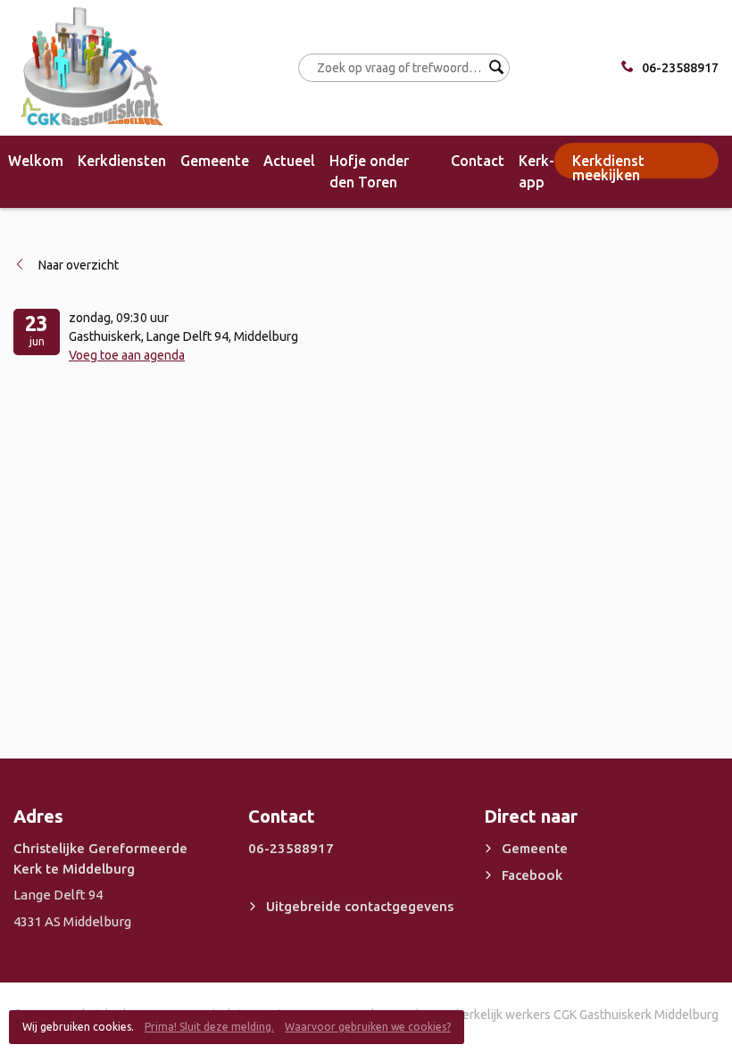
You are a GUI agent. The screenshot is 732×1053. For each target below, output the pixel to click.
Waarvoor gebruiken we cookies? (368, 1026)
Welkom (35, 161)
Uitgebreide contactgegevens (359, 906)
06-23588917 (680, 68)
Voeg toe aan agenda (127, 355)
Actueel (289, 161)
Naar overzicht (78, 265)
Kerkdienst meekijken (608, 165)
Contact (477, 161)
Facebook (532, 875)
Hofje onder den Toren (369, 171)
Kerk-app (536, 171)
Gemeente (214, 161)
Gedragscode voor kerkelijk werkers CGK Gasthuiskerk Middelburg (535, 1014)
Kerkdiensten (122, 161)
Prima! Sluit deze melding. (209, 1026)
